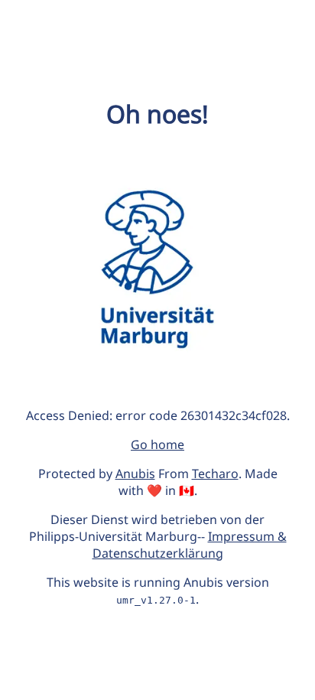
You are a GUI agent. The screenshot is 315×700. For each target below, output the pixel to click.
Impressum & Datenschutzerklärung (190, 545)
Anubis (135, 473)
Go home (157, 444)
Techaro (215, 473)
